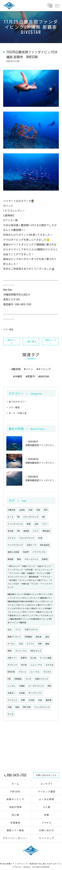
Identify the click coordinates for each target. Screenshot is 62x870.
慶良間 (49, 700)
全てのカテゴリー (18, 401)
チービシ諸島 (45, 657)
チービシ (11, 643)
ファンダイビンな (15, 523)
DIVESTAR (11, 671)
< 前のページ (11, 341)
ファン (18, 629)
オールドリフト (35, 692)
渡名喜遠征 (45, 544)
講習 (47, 643)
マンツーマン (21, 650)
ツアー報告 (8, 329)
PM (18, 516)
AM (43, 516)
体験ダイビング (41, 678)
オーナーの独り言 (18, 413)
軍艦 (17, 707)
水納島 (22, 692)
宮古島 (10, 530)
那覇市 (24, 657)
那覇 (29, 523)
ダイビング (12, 664)
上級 (36, 523)
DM (18, 530)
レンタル (11, 685)
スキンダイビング (30, 516)
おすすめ (49, 664)
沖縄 (9, 707)
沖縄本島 (11, 509)
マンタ (28, 678)
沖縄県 (22, 685)
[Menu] (57, 5)
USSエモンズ (36, 650)
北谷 (9, 629)
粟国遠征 (46, 530)
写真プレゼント (31, 629)
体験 (23, 700)
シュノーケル (36, 664)
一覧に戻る (31, 341)
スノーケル (35, 671)
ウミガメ (47, 671)
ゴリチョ (11, 537)
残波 (30, 509)
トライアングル (39, 551)
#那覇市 (30, 376)
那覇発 (45, 559)
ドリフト (30, 643)
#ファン (28, 369)
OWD (40, 643)
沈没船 (31, 700)
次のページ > (50, 341)
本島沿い (11, 692)
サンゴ (10, 714)
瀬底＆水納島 (13, 551)
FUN (9, 678)
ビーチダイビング (36, 685)
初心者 (33, 657)
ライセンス (12, 700)
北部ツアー (12, 657)
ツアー (45, 523)
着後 (19, 559)
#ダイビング (44, 369)
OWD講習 (18, 678)
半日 (21, 643)
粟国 (9, 650)
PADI (49, 685)
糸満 (40, 537)
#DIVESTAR (43, 376)
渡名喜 (38, 636)
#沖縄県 (17, 376)
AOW (45, 509)
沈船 (40, 700)
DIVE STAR (27, 707)
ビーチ (10, 516)
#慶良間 (16, 369)
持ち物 (24, 664)
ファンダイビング (42, 707)
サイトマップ (46, 838)
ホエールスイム (31, 559)
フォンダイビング (26, 537)
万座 (38, 509)
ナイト (36, 530)
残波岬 (26, 551)
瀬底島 (26, 530)
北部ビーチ (31, 544)
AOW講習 (28, 636)
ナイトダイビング (15, 544)
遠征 (47, 636)
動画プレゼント (14, 636)
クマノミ (22, 671)
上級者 (22, 509)
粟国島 (10, 559)
